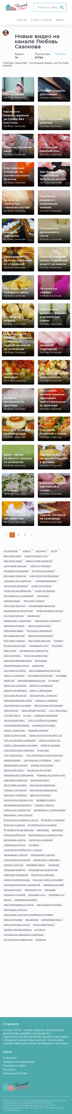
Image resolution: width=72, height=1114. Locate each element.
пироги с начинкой (41, 685)
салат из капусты (50, 740)
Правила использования (19, 1061)
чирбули (10, 680)
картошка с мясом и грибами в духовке (29, 914)
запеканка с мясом (16, 854)
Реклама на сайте (14, 1065)
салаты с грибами (47, 700)
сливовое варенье (46, 715)
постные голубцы (15, 670)
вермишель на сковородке (46, 834)
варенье (58, 829)
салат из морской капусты (46, 735)
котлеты (40, 929)
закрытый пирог (14, 770)
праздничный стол (37, 555)
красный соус (37, 894)
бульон (59, 640)
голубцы (34, 844)
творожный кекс (15, 720)
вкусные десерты (16, 575)
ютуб (55, 550)
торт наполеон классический (45, 755)
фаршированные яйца (18, 660)
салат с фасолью (15, 730)
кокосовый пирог (44, 924)
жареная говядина (16, 779)
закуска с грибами (16, 794)
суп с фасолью (58, 710)
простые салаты (34, 600)
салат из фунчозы (15, 735)
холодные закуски (16, 565)
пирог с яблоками (41, 690)
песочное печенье (16, 585)
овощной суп (33, 889)
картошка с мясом (16, 909)
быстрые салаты (15, 640)
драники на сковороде (51, 774)
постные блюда (14, 615)
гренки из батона (15, 834)
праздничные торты (17, 665)
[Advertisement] (36, 979)
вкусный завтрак (15, 635)
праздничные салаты (50, 610)
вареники (43, 829)
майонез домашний (16, 874)
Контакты (9, 1069)
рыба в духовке (51, 745)
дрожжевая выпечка (43, 605)
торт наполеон (14, 755)
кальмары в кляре (26, 899)
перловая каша (14, 630)
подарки (54, 680)
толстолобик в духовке (43, 720)
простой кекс (13, 655)
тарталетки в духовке (18, 705)
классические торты (17, 924)
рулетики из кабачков (18, 590)
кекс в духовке (13, 919)
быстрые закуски (40, 640)
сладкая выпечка (46, 580)
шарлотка (10, 650)
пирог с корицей (15, 675)
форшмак (41, 660)
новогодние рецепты (39, 560)
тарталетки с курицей (44, 695)
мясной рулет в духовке (48, 879)
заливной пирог (46, 799)
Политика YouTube (15, 1073)
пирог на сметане (15, 685)
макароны (34, 615)
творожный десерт (34, 710)
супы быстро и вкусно (18, 580)
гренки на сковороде (18, 809)
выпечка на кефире (41, 635)
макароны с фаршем (47, 859)
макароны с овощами (18, 620)
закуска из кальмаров (44, 789)
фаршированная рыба (18, 700)
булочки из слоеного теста (21, 819)
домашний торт (39, 645)
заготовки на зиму (16, 784)
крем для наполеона (17, 879)
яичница (41, 939)
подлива (62, 675)
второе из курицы (44, 570)
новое (28, 550)
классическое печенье (44, 575)
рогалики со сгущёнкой (19, 595)
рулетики (43, 750)
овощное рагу (13, 889)
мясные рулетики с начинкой (22, 884)
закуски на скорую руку (19, 799)
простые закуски (15, 605)
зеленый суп (57, 894)
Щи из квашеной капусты (45, 670)
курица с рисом (14, 864)
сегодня (42, 550)
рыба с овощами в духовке (21, 745)
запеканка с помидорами (50, 809)
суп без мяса (12, 715)
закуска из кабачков (43, 784)
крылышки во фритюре (19, 610)
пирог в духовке (41, 565)
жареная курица (15, 625)
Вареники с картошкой (19, 814)
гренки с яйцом (45, 804)
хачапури (38, 665)
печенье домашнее (17, 570)
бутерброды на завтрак (19, 829)
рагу (57, 760)
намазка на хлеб (54, 884)
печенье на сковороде (34, 650)
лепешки (54, 864)
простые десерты (16, 695)
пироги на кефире (16, 690)
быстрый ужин (13, 560)
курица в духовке (15, 894)
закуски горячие (41, 794)
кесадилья (32, 919)
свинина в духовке (44, 725)
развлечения (13, 760)
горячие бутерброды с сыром (23, 849)
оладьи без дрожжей (18, 859)
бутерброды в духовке (43, 824)
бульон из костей (15, 645)
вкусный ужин (13, 555)
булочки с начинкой (40, 630)
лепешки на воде (15, 869)
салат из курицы (42, 585)
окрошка (50, 889)
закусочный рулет (40, 625)
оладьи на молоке (42, 765)
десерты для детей (39, 770)
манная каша (13, 600)
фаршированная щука (31, 680)
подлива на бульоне (41, 675)
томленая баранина (17, 725)
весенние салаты (15, 839)
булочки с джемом (53, 819)
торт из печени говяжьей (20, 740)
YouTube (60, 54)
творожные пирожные (49, 705)
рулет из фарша (45, 590)
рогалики (43, 595)
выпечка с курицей (41, 839)
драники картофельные (19, 774)
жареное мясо (40, 779)
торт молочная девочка (19, 750)
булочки (58, 645)
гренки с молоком (16, 789)
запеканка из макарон (18, 804)
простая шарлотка (36, 655)
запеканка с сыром (43, 854)
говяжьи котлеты (15, 844)
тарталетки (11, 710)
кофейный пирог (52, 919)
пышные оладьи (38, 730)
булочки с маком (15, 824)
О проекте (10, 1058)
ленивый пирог (36, 864)
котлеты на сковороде (19, 939)
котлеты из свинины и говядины (24, 934)
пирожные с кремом (48, 620)
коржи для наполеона (18, 929)
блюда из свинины (43, 874)
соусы (27, 715)
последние (12, 550)
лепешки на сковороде (43, 869)
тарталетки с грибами (37, 760)
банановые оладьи (16, 765)
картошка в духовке (50, 904)
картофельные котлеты (19, 904)
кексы (8, 899)
